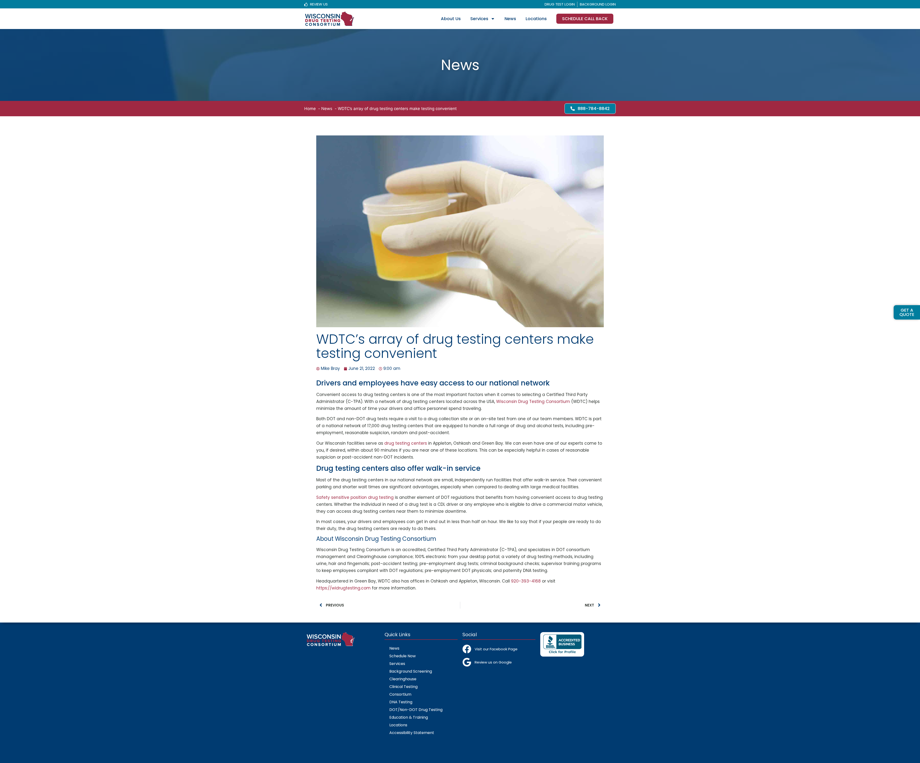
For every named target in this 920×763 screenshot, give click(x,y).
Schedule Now (402, 656)
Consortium (400, 694)
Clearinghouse (402, 679)
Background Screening (410, 671)
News (510, 19)
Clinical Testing (403, 686)
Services (479, 19)
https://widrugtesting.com (343, 588)
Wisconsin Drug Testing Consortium (533, 401)
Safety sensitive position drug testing (355, 497)
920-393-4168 (526, 581)
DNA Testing (400, 702)
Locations (536, 19)
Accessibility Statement (411, 732)
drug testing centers (405, 443)
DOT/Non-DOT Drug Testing (416, 709)
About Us (451, 19)
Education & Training (408, 717)
